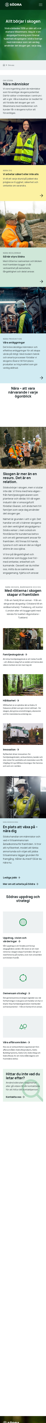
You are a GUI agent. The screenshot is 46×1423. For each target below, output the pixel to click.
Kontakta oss (13, 1097)
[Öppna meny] (40, 5)
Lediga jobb (10, 877)
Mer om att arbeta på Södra (19, 884)
